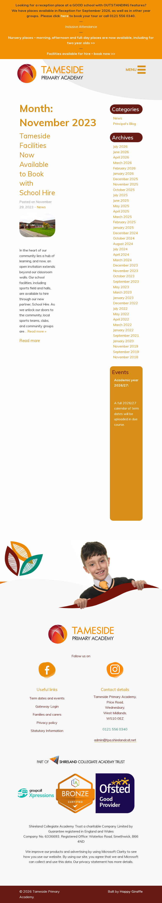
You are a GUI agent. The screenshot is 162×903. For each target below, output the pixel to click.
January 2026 (123, 173)
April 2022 (121, 319)
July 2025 (120, 195)
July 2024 (120, 249)
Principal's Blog (124, 124)
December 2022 (125, 303)
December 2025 (125, 179)
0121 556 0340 (115, 729)
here (65, 16)
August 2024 (123, 244)
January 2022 (123, 330)
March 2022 (122, 325)
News (41, 207)
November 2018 (125, 357)
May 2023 (121, 287)
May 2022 (121, 314)
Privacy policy (46, 723)
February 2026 (124, 168)
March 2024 (122, 260)
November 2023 (125, 271)
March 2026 (122, 163)
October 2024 (124, 238)
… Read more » (35, 331)
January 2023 (123, 298)
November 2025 (125, 184)
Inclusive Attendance (81, 26)
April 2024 (121, 254)
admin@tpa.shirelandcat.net (115, 740)
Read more (29, 340)
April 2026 (121, 157)
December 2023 (125, 265)
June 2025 (121, 200)
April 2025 (121, 211)
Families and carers (47, 714)
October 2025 (124, 190)
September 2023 (126, 281)
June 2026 (121, 152)
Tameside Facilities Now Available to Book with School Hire (37, 164)
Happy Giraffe (131, 891)
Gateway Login (47, 706)
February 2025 (124, 222)
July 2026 (120, 146)
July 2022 (120, 308)
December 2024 (125, 233)
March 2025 (122, 217)
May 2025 (121, 206)
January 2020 (123, 341)
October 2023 (124, 276)
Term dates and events (47, 698)
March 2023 (122, 292)
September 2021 (126, 335)
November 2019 (125, 346)
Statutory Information (47, 731)
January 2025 (123, 227)
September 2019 (126, 352)
